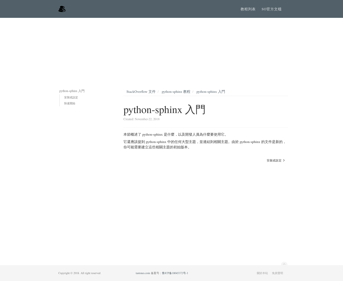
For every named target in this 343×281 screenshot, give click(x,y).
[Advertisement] (171, 47)
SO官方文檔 (272, 9)
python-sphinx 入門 (211, 91)
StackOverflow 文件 (141, 91)
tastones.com (143, 273)
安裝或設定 (71, 97)
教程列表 (248, 9)
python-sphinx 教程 (176, 91)
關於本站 (262, 273)
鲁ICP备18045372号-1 (175, 273)
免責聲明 (277, 273)
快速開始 (69, 103)
